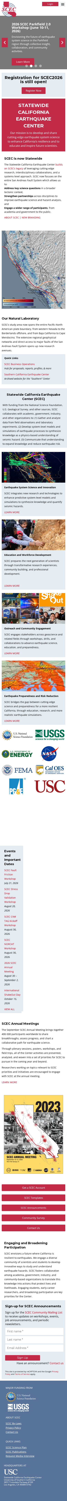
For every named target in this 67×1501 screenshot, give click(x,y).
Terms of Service (22, 1374)
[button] (62, 4)
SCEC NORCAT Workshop (10, 944)
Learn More (23, 61)
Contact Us (12, 1432)
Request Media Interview (20, 1456)
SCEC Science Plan (16, 1447)
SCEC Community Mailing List (43, 1312)
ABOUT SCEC (11, 217)
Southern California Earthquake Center (26, 374)
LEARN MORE (9, 1082)
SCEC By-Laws (13, 1423)
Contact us (57, 1363)
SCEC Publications (16, 1451)
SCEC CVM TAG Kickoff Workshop (10, 921)
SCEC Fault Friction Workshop (10, 874)
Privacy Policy (13, 1427)
